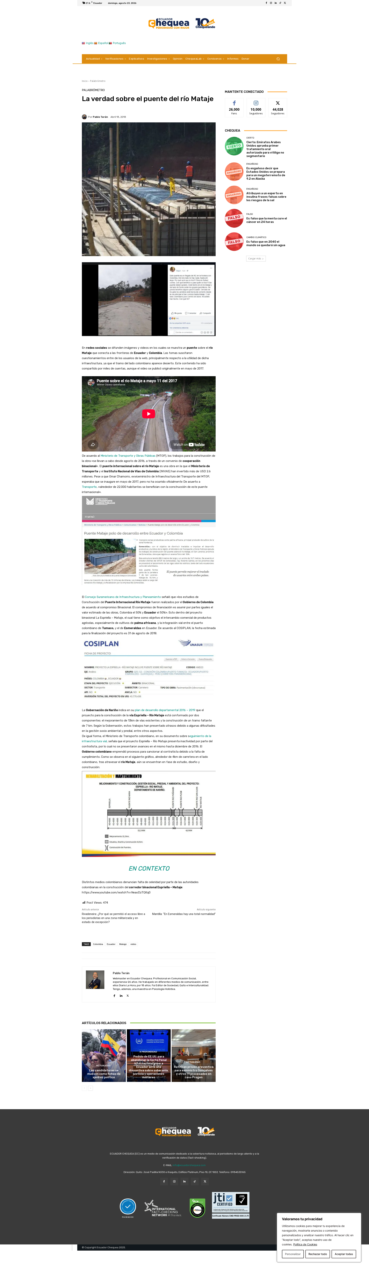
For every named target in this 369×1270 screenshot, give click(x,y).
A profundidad (148, 1052)
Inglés (89, 43)
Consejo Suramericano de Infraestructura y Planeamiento (123, 597)
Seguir (256, 101)
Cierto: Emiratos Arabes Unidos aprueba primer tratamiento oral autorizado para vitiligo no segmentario (265, 149)
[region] (319, 1237)
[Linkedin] (275, 3)
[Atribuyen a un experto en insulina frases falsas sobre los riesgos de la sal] (234, 195)
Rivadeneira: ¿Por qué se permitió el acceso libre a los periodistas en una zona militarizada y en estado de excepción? (113, 918)
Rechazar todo (317, 1254)
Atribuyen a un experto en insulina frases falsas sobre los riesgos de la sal (266, 197)
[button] (278, 58)
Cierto (250, 138)
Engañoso (252, 164)
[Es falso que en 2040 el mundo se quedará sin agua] (234, 241)
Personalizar (293, 1254)
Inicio (85, 81)
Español (103, 43)
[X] (285, 3)
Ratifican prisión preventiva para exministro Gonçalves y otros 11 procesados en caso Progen (194, 1072)
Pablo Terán (100, 117)
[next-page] (90, 1088)
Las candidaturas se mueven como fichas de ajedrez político (104, 1074)
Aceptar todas (344, 1254)
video (133, 944)
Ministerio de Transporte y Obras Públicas (128, 455)
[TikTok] (280, 3)
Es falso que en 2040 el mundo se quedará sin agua (266, 243)
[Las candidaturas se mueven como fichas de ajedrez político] (104, 1055)
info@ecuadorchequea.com (189, 1165)
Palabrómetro (98, 81)
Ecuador (111, 944)
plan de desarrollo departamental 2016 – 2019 (165, 710)
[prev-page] (84, 1088)
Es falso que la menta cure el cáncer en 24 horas (266, 220)
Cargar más (254, 258)
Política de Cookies (305, 1244)
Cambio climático (256, 237)
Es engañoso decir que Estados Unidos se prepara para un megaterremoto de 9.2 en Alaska (265, 173)
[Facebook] (266, 3)
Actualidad (103, 1066)
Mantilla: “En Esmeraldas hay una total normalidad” (184, 914)
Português (119, 43)
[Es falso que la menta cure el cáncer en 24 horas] (234, 218)
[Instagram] (271, 3)
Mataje (123, 944)
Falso (249, 214)
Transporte (89, 487)
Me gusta (234, 101)
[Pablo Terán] (85, 116)
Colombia (98, 944)
